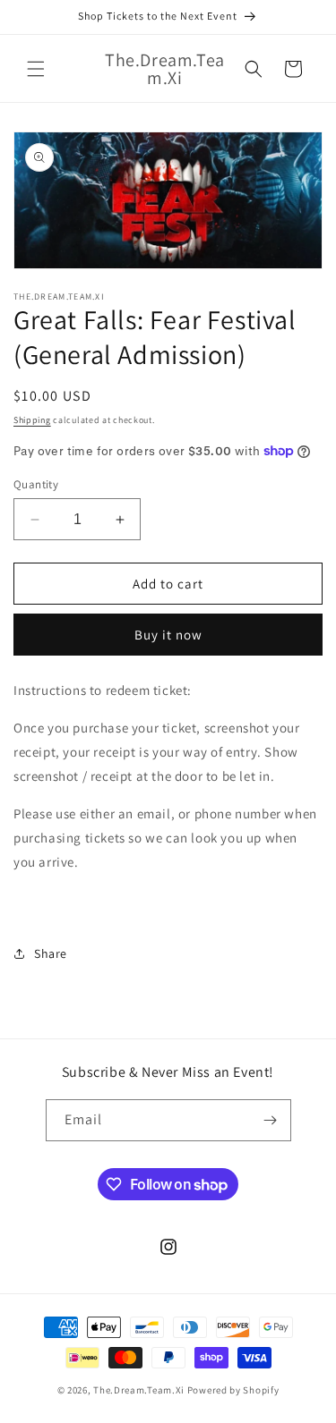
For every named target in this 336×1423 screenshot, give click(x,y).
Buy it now (168, 634)
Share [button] (50, 953)
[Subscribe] (270, 1120)
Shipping (32, 420)
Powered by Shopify (233, 1390)
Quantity (35, 484)
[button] (36, 69)
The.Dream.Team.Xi (139, 1390)
